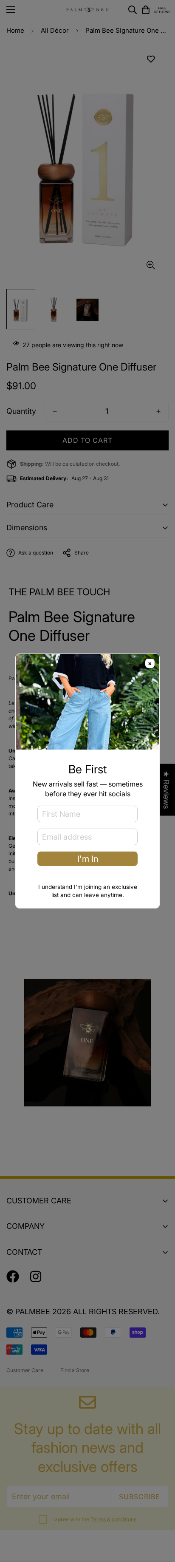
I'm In (87, 859)
